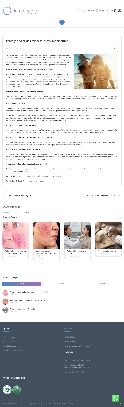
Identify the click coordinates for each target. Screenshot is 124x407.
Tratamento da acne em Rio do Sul (22, 309)
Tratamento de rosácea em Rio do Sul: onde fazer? (15, 252)
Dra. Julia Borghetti (9, 346)
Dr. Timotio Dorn (8, 337)
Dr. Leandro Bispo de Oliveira (13, 350)
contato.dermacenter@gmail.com (76, 346)
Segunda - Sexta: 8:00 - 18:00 (74, 372)
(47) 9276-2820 (69, 341)
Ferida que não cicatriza (107, 251)
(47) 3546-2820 (69, 337)
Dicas (41, 258)
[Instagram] (119, 10)
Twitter (16, 212)
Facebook (6, 212)
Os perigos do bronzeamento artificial (101, 195)
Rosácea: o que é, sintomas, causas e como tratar (46, 253)
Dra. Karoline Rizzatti (10, 341)
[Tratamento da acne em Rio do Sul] (5, 310)
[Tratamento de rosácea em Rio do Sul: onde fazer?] (5, 293)
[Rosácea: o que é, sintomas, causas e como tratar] (5, 302)
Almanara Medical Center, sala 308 (77, 360)
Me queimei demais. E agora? (19, 195)
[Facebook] (115, 10)
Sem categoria (10, 256)
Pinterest (26, 212)
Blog (37, 258)
